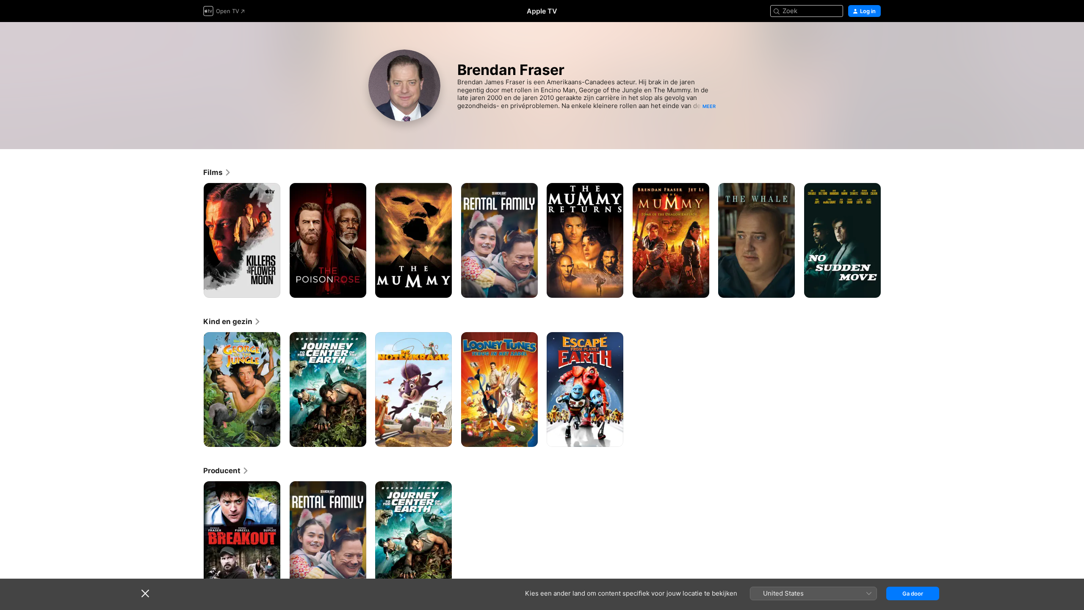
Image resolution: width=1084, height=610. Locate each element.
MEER (709, 106)
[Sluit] (145, 593)
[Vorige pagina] (195, 240)
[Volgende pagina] (889, 240)
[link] (217, 172)
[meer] (271, 288)
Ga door (912, 593)
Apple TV (542, 11)
